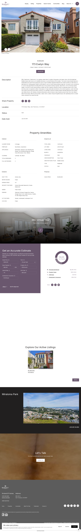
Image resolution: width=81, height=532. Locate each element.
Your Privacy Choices (40, 530)
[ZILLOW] (78, 506)
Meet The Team (27, 506)
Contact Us (44, 506)
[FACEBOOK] (68, 506)
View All (76, 379)
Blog (63, 3)
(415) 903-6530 (5, 496)
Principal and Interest (54, 269)
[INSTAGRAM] (71, 506)
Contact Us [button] (40, 460)
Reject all (60, 526)
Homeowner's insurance (8, 275)
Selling (32, 3)
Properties (38, 3)
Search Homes (47, 3)
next (9, 49)
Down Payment (5, 265)
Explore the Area (74, 427)
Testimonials (36, 506)
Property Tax (24, 265)
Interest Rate (5, 270)
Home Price (5, 260)
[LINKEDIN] (74, 506)
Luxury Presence (12, 522)
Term (22, 260)
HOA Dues (23, 270)
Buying (26, 3)
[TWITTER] (65, 506)
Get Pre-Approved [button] (14, 286)
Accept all (74, 526)
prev (5, 49)
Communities (56, 3)
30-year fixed (25, 262)
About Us (69, 3)
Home (3, 506)
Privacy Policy (75, 522)
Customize (67, 526)
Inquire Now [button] (40, 71)
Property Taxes (52, 272)
